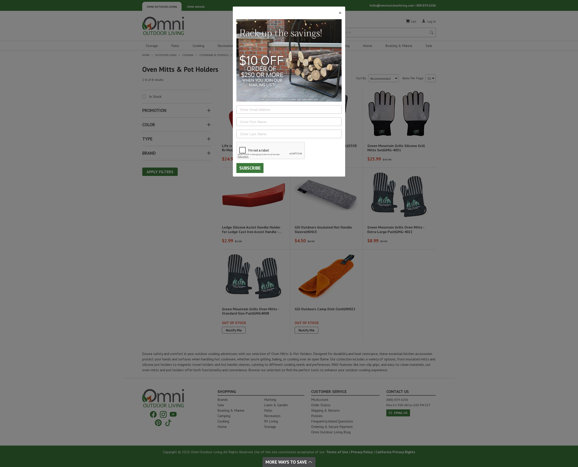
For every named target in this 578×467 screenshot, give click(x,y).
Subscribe (250, 168)
